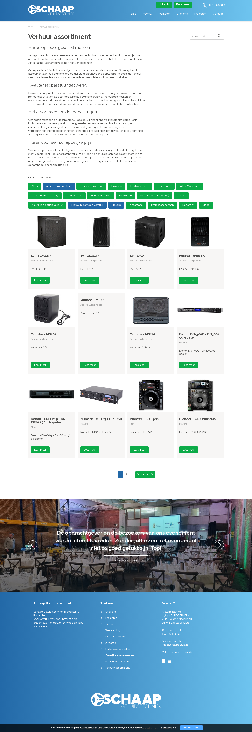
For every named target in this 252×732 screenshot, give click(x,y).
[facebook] (163, 661)
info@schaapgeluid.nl (175, 644)
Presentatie (136, 205)
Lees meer (40, 280)
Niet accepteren (168, 728)
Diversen (116, 186)
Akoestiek (111, 643)
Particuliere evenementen (120, 661)
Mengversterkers (101, 195)
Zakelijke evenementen (119, 655)
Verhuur (147, 13)
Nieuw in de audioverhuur (47, 205)
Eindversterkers (139, 186)
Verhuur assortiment (117, 667)
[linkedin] (169, 661)
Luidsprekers (74, 195)
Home (132, 13)
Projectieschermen (162, 205)
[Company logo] (51, 8)
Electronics (164, 186)
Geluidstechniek (115, 636)
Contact (218, 13)
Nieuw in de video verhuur (87, 205)
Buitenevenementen (117, 649)
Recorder (188, 205)
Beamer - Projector (91, 186)
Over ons (182, 13)
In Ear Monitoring (190, 186)
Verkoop (164, 13)
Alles (35, 186)
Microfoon (125, 195)
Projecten (200, 13)
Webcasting (112, 630)
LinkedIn (163, 4)
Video (206, 205)
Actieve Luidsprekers (58, 186)
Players (116, 205)
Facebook (182, 4)
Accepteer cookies (191, 728)
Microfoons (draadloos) (154, 195)
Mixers (181, 195)
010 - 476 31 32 (217, 5)
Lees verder (135, 727)
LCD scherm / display (45, 195)
